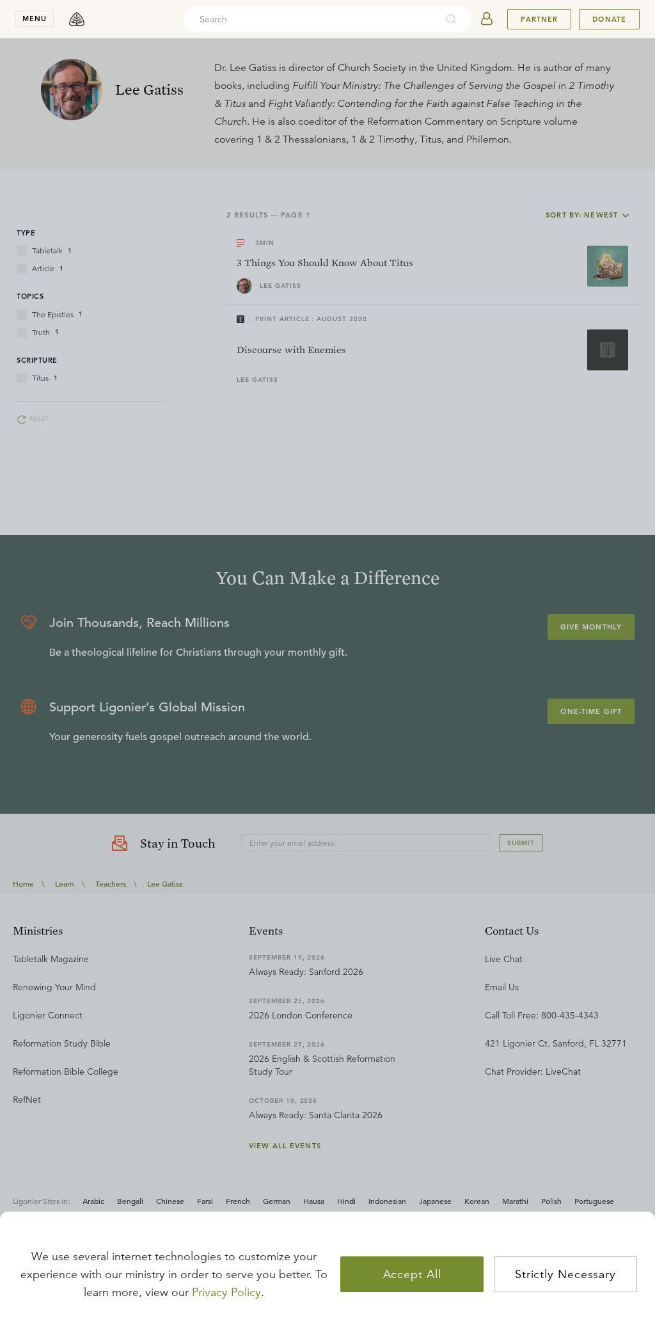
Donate (609, 19)
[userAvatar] (487, 19)
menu (34, 18)
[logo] (77, 19)
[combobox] (310, 19)
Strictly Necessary (565, 1274)
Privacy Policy (226, 1292)
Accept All (412, 1274)
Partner (539, 19)
